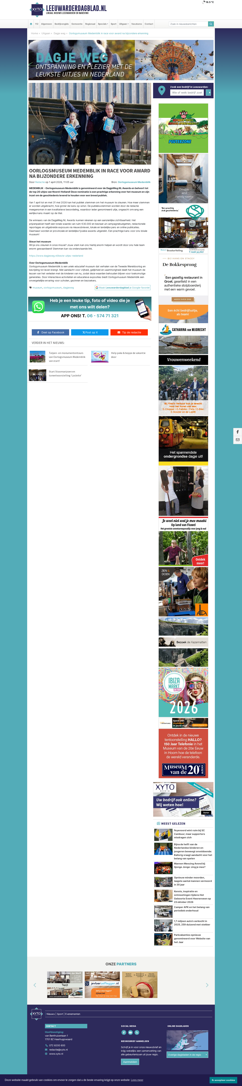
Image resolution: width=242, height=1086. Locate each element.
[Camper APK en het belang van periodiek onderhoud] (163, 911)
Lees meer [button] (137, 1080)
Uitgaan (45, 33)
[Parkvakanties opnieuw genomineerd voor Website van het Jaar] (163, 939)
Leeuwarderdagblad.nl (76, 8)
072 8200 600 (57, 1045)
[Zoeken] (211, 23)
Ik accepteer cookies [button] (223, 1080)
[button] (31, 985)
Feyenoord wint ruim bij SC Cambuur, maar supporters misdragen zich (189, 834)
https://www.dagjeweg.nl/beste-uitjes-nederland (56, 255)
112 (36, 24)
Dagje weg (59, 33)
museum (37, 287)
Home (34, 33)
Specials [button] (102, 24)
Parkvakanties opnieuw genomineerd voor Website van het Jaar (192, 938)
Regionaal (90, 24)
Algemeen (46, 24)
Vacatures (136, 24)
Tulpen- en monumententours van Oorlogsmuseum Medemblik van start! (67, 356)
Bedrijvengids (62, 24)
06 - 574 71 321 (103, 315)
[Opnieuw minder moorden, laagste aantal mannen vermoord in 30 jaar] (163, 882)
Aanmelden (130, 1061)
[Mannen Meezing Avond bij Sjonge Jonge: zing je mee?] (163, 868)
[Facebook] (124, 1032)
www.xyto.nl (56, 1053)
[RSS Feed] (137, 1032)
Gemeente (76, 24)
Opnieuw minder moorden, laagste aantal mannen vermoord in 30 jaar (193, 881)
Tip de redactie (131, 332)
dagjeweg (68, 287)
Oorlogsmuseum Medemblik (134, 182)
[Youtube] (130, 1032)
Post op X (91, 332)
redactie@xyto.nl (58, 1049)
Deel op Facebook (52, 332)
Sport (113, 24)
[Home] (31, 24)
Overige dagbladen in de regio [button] (184, 1054)
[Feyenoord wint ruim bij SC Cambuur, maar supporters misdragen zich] (163, 835)
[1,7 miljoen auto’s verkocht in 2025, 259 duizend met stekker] (163, 925)
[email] (237, 440)
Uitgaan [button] (123, 24)
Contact (149, 24)
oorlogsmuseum (53, 287)
